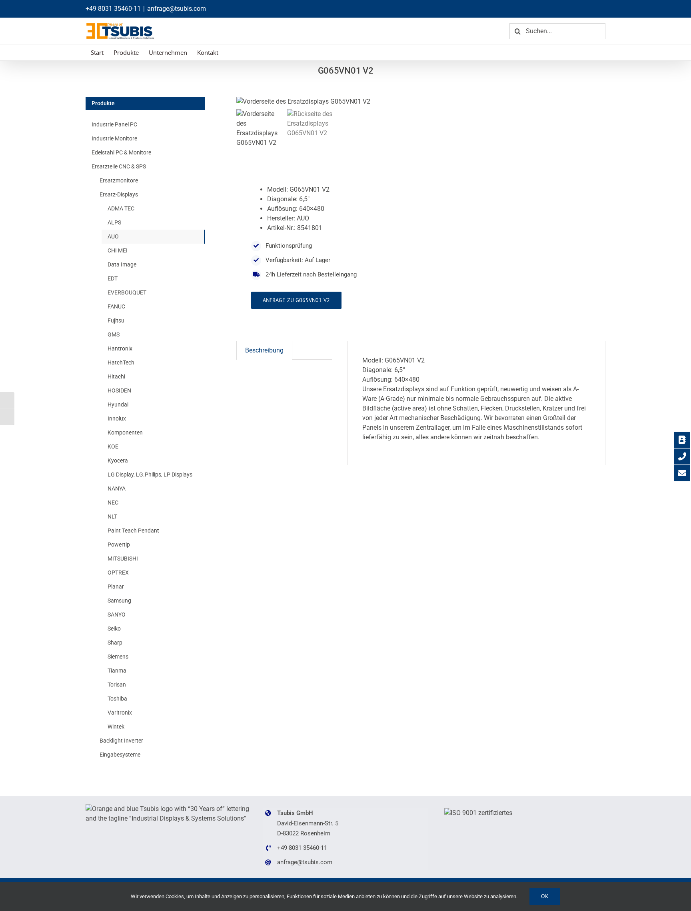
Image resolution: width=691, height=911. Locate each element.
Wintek (116, 726)
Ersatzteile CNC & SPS (119, 166)
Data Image (122, 264)
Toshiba (117, 698)
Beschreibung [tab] (264, 350)
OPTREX (118, 572)
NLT (112, 516)
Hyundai (118, 404)
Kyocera (118, 460)
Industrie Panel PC (114, 124)
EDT (113, 278)
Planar (116, 586)
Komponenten (125, 432)
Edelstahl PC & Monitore (121, 152)
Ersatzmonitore (119, 180)
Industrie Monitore (114, 138)
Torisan (117, 684)
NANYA (117, 488)
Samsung (119, 600)
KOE (113, 446)
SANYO (117, 614)
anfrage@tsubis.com (176, 8)
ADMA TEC (121, 208)
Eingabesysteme (120, 754)
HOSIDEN (119, 390)
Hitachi (116, 376)
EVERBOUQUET (127, 292)
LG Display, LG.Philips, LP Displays (150, 474)
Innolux (117, 418)
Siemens (118, 656)
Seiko (114, 628)
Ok (545, 896)
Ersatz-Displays (119, 194)
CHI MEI (118, 250)
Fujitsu (116, 320)
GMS (114, 334)
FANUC (116, 306)
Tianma (117, 670)
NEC (113, 502)
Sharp (115, 642)
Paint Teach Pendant (133, 530)
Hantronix (120, 348)
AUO (113, 236)
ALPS (114, 222)
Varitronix (120, 712)
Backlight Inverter (121, 740)
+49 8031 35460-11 (113, 8)
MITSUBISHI (123, 558)
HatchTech (121, 362)
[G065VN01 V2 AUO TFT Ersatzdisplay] (336, 101)
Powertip (119, 544)
